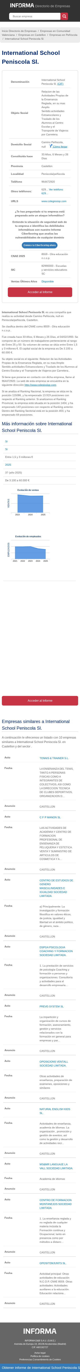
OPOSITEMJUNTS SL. (53, 1263)
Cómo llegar (59, 146)
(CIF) (60, 83)
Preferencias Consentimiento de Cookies (40, 1359)
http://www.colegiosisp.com (40, 384)
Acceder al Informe (40, 292)
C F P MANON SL (50, 817)
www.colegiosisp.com (53, 201)
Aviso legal (40, 1353)
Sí (6, 441)
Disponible (47, 281)
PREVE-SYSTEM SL (52, 1006)
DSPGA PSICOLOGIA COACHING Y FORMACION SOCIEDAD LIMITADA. (56, 951)
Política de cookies (40, 1356)
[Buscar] (64, 15)
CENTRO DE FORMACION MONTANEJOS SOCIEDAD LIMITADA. (56, 1204)
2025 (8, 464)
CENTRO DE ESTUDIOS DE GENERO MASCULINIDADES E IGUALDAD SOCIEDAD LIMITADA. (56, 888)
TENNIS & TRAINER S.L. (54, 758)
